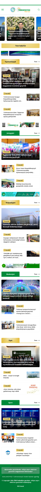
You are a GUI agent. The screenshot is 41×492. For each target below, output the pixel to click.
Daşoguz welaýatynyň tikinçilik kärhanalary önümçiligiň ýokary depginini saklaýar (14, 240)
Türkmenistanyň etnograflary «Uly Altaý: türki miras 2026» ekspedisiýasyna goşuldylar (26, 327)
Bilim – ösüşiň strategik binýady (11, 377)
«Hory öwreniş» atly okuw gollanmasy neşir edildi (12, 390)
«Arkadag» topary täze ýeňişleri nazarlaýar (24, 454)
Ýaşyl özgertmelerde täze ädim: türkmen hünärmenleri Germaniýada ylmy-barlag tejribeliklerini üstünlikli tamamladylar (19, 362)
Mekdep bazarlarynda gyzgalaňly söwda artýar (24, 185)
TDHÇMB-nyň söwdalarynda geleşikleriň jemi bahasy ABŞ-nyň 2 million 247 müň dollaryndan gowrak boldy (13, 256)
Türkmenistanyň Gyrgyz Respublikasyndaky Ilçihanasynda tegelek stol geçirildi (12, 99)
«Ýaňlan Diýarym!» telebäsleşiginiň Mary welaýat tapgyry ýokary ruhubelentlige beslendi (19, 296)
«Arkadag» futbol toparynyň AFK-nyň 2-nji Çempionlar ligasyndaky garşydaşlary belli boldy (19, 424)
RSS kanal (20, 486)
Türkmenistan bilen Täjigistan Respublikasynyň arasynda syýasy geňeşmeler (13, 114)
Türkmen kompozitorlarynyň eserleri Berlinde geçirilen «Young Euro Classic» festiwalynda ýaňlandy (26, 311)
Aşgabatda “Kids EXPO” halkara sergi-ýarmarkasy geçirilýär (17, 156)
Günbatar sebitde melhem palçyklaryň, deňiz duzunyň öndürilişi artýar (20, 225)
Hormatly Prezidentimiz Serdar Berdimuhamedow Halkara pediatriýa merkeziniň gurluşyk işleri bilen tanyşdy (20, 34)
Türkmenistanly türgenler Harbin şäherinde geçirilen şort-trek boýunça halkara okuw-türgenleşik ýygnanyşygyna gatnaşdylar (26, 440)
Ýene (35, 61)
